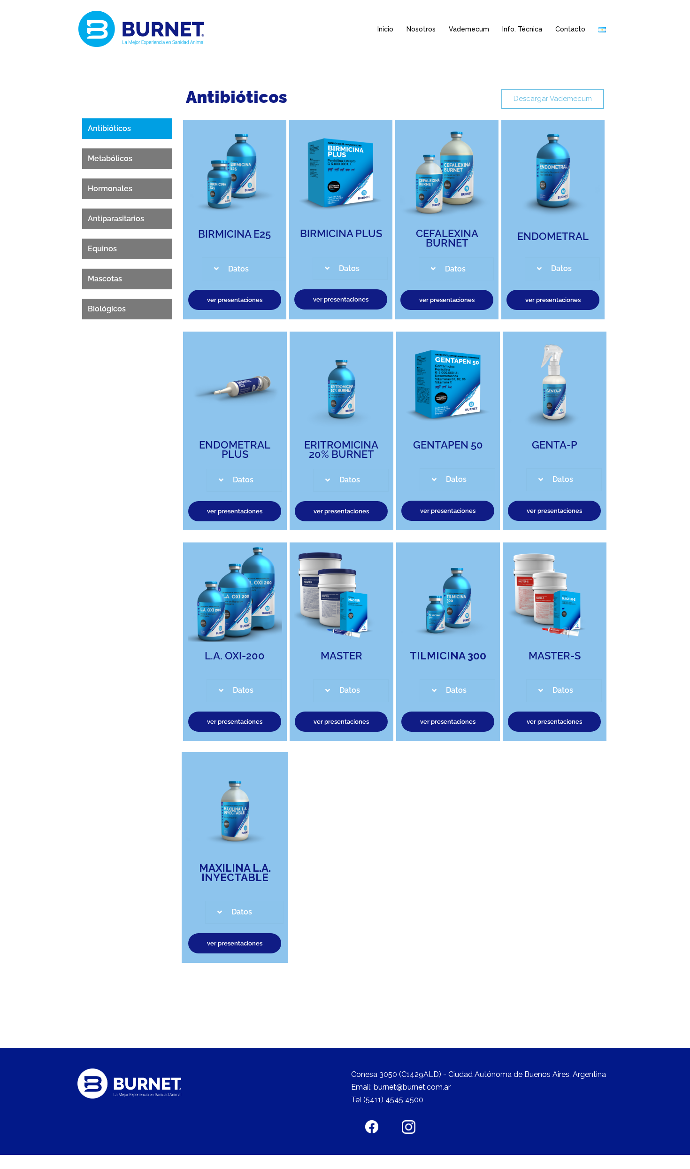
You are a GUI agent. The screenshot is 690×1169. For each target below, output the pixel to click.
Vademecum (469, 29)
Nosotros (421, 29)
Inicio (385, 29)
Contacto (570, 29)
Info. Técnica (522, 29)
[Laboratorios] (143, 28)
